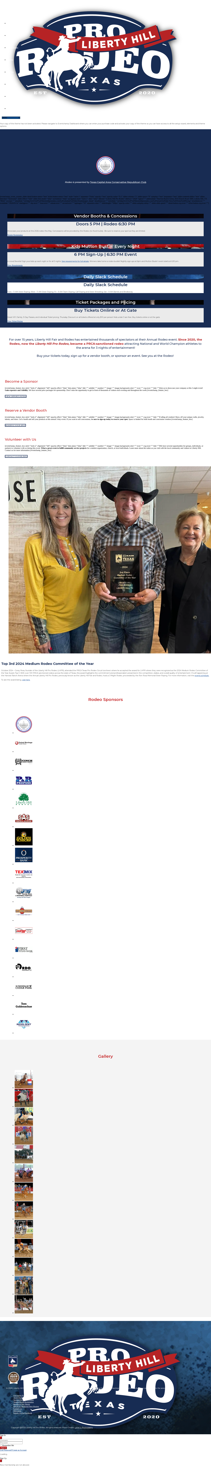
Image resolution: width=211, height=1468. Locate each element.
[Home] (97, 1436)
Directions (11, 96)
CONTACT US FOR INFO (16, 456)
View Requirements (15, 265)
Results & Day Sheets (21, 1404)
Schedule (10, 35)
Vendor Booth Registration (23, 1402)
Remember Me (8, 1445)
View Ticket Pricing (15, 321)
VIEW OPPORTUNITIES (15, 396)
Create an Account (19, 1450)
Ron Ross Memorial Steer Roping (26, 1406)
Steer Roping (12, 84)
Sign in (3, 1448)
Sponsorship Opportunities (23, 1400)
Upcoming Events (20, 1395)
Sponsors (10, 72)
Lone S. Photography (84, 1427)
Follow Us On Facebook (22, 1413)
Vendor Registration (15, 235)
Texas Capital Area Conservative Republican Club (118, 182)
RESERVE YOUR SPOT (15, 425)
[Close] (1, 1437)
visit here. (26, 680)
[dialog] (105, 1461)
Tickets (9, 108)
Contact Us (17, 1409)
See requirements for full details (75, 261)
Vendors (10, 60)
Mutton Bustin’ (12, 48)
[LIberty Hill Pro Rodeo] (93, 112)
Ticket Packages (19, 1398)
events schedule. (202, 675)
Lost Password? (6, 1450)
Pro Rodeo (11, 23)
